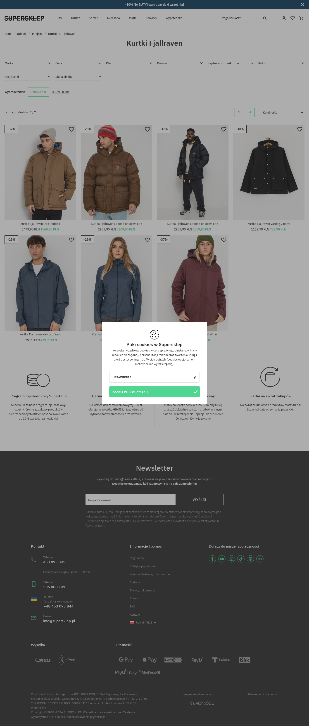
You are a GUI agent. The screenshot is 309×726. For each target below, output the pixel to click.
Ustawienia (122, 377)
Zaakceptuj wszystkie (130, 392)
